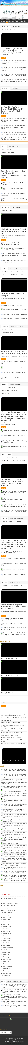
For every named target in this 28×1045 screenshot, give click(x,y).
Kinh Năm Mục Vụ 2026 (6, 720)
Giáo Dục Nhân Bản (7, 521)
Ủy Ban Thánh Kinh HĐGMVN (8, 910)
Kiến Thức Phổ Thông (16, 518)
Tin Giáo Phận (6, 27)
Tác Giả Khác (6, 393)
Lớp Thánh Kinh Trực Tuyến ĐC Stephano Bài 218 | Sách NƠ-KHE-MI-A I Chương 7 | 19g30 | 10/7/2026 (14, 825)
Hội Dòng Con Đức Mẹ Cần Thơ (8, 898)
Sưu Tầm (4, 518)
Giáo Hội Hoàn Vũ (17, 207)
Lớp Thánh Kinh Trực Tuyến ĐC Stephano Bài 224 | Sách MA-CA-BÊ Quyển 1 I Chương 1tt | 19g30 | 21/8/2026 (14, 771)
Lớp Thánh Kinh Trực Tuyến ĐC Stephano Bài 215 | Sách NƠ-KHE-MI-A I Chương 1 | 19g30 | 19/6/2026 (14, 847)
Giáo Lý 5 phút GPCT (8, 152)
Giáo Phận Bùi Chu (5, 929)
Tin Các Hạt (16, 27)
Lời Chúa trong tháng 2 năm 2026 (11, 377)
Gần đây (3, 981)
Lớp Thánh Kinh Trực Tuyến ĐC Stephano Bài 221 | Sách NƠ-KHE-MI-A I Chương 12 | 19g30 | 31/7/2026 (14, 800)
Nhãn (21, 981)
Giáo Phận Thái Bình (6, 926)
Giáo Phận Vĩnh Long (6, 973)
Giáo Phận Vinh (4, 936)
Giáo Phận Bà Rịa (5, 954)
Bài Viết (4, 384)
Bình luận (15, 981)
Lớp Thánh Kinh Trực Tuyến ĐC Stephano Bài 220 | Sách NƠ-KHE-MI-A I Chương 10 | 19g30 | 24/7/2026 (14, 806)
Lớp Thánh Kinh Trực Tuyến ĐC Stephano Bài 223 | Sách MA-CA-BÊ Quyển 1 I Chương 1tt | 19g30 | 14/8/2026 (14, 62)
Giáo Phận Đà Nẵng (5, 940)
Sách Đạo (5, 585)
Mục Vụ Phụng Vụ (7, 329)
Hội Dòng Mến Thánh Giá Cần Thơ (9, 901)
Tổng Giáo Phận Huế (6, 938)
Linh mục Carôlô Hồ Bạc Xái (10, 457)
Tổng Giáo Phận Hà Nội (6, 912)
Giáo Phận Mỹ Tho (5, 968)
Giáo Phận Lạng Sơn (6, 915)
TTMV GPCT (5, 88)
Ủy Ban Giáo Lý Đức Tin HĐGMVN (9, 908)
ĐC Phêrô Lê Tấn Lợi (8, 460)
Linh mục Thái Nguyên (8, 387)
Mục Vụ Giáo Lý (6, 149)
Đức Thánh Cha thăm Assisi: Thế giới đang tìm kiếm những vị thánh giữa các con (13, 21)
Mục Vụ (4, 146)
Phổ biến (9, 981)
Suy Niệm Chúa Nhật (16, 269)
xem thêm (3, 57)
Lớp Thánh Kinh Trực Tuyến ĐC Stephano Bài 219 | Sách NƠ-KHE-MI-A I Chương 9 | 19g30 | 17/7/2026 (14, 816)
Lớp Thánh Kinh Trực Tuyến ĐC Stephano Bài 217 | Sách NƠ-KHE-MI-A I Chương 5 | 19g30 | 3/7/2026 (14, 834)
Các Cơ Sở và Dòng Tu (8, 30)
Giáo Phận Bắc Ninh (5, 919)
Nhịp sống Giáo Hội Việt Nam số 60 (9, 658)
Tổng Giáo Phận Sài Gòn (7, 950)
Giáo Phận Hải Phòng (6, 922)
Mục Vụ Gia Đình (14, 146)
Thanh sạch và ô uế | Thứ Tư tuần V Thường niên (15, 314)
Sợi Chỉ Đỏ (5, 271)
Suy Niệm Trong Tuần (17, 271)
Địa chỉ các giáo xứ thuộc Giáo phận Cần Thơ (11, 732)
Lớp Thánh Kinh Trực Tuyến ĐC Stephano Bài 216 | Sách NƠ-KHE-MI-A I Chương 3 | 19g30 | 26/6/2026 (14, 839)
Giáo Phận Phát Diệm (6, 931)
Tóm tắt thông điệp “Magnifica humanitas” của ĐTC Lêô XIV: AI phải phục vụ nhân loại (13, 607)
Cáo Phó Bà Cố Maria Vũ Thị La (10, 843)
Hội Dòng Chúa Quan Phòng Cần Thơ (10, 903)
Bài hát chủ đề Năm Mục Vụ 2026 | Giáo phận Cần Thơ (14, 718)
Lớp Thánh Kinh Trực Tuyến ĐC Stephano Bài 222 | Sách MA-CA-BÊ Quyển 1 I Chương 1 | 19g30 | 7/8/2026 (14, 69)
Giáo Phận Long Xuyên (6, 971)
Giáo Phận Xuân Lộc (6, 964)
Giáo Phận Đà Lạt (5, 957)
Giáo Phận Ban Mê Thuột (7, 947)
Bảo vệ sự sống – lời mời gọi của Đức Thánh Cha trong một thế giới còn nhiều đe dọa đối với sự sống (14, 811)
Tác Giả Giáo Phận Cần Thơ (10, 390)
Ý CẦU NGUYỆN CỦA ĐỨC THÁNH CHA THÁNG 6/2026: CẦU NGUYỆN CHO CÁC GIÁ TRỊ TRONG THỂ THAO (13, 255)
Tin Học (18, 521)
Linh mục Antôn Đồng (15, 384)
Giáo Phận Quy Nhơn (6, 943)
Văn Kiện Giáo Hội (15, 582)
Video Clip (15, 88)
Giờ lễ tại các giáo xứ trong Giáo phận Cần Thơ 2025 (13, 743)
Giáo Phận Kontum (5, 945)
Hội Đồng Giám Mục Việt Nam (8, 905)
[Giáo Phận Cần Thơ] (14, 3)
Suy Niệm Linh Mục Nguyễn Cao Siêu (12, 274)
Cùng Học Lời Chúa (5, 975)
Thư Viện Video (5, 641)
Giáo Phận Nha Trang (6, 959)
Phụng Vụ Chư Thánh (17, 326)
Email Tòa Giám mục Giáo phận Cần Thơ (10, 735)
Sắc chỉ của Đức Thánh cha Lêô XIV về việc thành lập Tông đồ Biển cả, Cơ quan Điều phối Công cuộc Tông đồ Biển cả (14, 634)
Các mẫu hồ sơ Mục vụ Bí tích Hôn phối (12, 623)
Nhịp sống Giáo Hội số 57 (7, 692)
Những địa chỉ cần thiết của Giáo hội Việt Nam (12, 737)
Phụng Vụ (5, 326)
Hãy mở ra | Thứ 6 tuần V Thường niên (12, 305)
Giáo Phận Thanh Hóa (6, 933)
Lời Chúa (4, 269)
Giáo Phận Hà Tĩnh (5, 924)
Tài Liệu (4, 582)
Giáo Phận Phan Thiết (6, 961)
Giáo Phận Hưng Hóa (6, 917)
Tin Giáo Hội (5, 207)
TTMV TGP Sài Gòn (5, 952)
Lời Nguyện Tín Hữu (8, 332)
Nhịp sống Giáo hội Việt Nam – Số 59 (10, 675)
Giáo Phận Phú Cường (6, 966)
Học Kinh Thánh (6, 454)
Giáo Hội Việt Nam (7, 210)
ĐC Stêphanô (21, 460)
